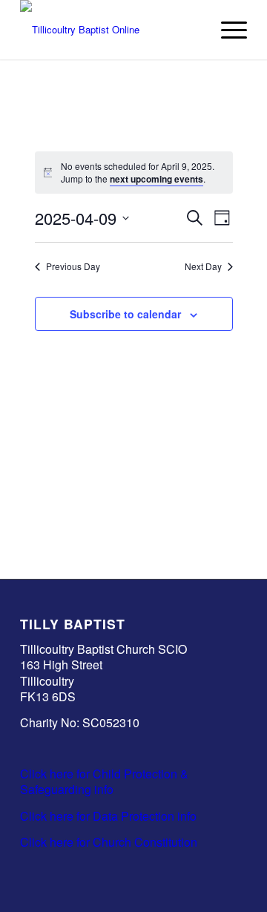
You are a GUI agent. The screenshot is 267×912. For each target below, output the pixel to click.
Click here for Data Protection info (108, 815)
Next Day (203, 266)
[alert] (134, 172)
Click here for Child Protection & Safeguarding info (104, 781)
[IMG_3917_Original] (111, 29)
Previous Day (73, 266)
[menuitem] (226, 29)
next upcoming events (156, 179)
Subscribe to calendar (125, 313)
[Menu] (226, 29)
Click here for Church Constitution (108, 841)
